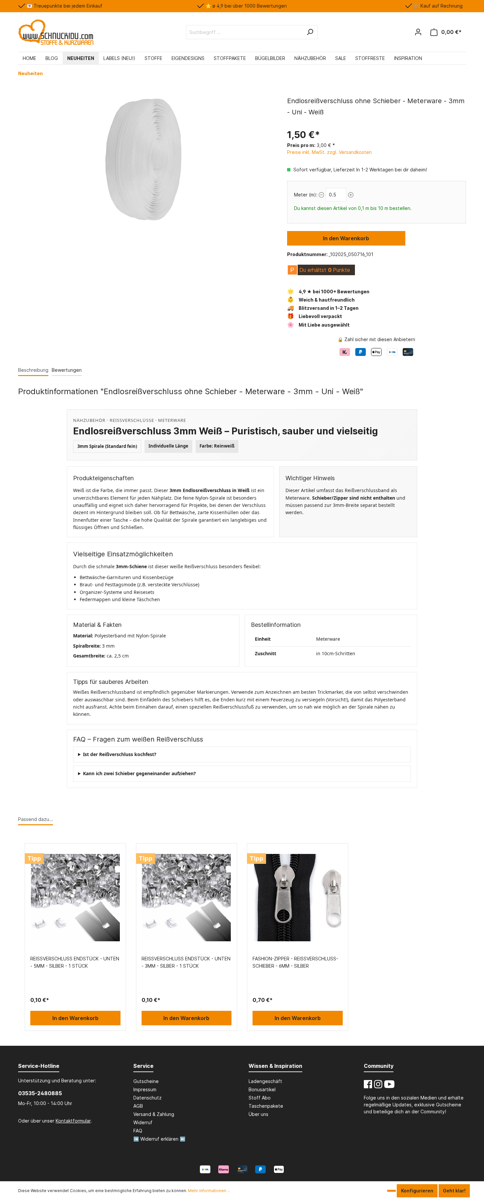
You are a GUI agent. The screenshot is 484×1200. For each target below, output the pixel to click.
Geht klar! (454, 1190)
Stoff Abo (260, 1097)
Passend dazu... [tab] (35, 819)
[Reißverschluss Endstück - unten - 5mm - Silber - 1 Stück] (75, 897)
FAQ (137, 1130)
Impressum (144, 1089)
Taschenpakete (266, 1106)
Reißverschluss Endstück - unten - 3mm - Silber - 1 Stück (186, 962)
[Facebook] (368, 1084)
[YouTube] (389, 1084)
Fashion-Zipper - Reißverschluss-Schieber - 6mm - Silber (295, 962)
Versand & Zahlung (153, 1114)
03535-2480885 (40, 1093)
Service (143, 1066)
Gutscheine (146, 1081)
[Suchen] (309, 32)
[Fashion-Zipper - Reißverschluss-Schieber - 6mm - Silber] (298, 897)
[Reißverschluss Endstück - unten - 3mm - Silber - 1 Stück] (187, 897)
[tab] (33, 370)
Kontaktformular (73, 1121)
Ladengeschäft (265, 1081)
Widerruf (142, 1122)
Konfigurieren (417, 1190)
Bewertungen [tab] (67, 370)
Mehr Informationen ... (209, 1190)
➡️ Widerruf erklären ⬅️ (159, 1139)
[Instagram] (378, 1084)
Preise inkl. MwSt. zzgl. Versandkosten (329, 152)
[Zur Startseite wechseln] (56, 32)
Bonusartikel (262, 1089)
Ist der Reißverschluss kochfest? (119, 754)
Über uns (258, 1114)
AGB (138, 1106)
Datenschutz (147, 1097)
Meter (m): (305, 194)
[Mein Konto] (418, 32)
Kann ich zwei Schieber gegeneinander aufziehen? (139, 773)
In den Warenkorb (346, 238)
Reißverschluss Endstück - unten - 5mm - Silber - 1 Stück (74, 962)
